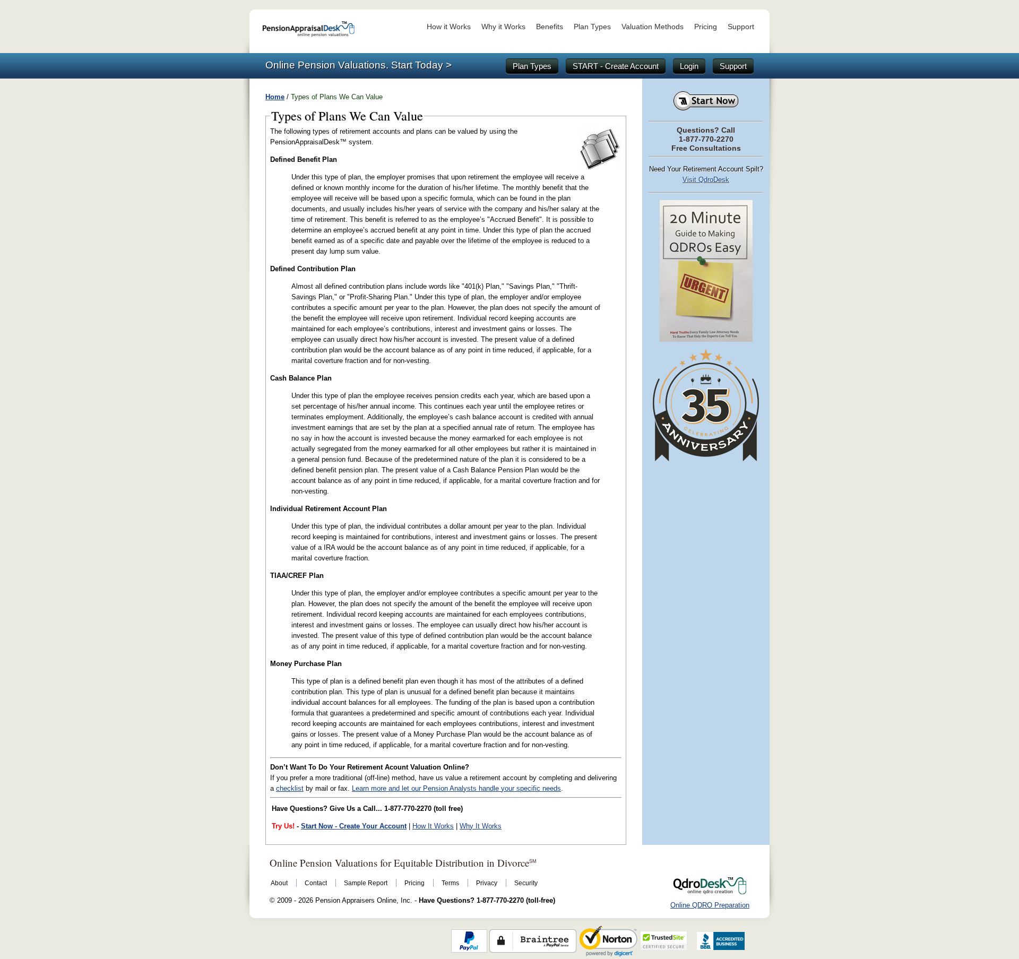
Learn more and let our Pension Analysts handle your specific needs (456, 788)
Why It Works (481, 826)
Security (526, 883)
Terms (450, 883)
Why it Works (503, 26)
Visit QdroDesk (706, 180)
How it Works (449, 26)
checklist (290, 788)
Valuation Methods (652, 26)
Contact (316, 883)
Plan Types (592, 26)
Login (689, 66)
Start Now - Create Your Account (354, 826)
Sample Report (365, 883)
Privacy (486, 883)
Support (741, 26)
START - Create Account (616, 66)
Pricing (705, 26)
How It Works (433, 826)
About (279, 883)
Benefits (549, 26)
